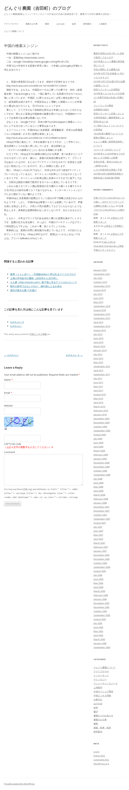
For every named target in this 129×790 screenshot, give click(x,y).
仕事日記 (98, 699)
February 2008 (101, 498)
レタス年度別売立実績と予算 (108, 169)
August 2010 (100, 394)
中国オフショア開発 (103, 691)
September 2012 (102, 366)
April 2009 (98, 446)
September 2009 (102, 430)
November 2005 (102, 607)
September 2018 (102, 306)
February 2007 (101, 547)
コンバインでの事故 (103, 105)
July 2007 (98, 526)
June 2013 (98, 358)
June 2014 (98, 338)
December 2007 (101, 506)
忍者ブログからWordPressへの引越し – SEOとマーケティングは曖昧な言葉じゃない (109, 201)
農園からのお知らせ (103, 715)
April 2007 (98, 538)
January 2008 (100, 502)
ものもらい (16, 326)
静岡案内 (87, 23)
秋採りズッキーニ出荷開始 (107, 89)
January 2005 (100, 643)
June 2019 (98, 298)
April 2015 (98, 322)
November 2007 (102, 510)
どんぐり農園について (14, 31)
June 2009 (98, 442)
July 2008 (98, 478)
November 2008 (102, 466)
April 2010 (98, 402)
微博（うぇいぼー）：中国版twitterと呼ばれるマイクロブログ (43, 274)
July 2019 (98, 294)
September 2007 (102, 518)
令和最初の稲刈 (101, 109)
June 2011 (98, 382)
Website (8, 405)
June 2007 (98, 530)
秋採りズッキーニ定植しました (109, 113)
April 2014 (98, 342)
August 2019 (100, 290)
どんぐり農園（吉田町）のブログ (37, 8)
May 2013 (98, 362)
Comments (101, 759)
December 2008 (101, 462)
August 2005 (100, 619)
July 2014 (98, 334)
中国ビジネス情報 (38, 334)
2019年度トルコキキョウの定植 (109, 93)
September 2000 (102, 647)
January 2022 (100, 270)
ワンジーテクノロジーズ (106, 683)
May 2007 (98, 534)
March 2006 (99, 591)
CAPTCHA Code (12, 444)
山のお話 (60, 23)
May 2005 (98, 631)
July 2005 (98, 623)
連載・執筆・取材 (102, 727)
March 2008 (99, 494)
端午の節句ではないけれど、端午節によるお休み (36, 286)
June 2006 (98, 579)
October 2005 (100, 611)
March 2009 (99, 450)
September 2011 (102, 374)
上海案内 (103, 23)
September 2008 (102, 474)
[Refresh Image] (6, 429)
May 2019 (98, 302)
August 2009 (100, 434)
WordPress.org (101, 763)
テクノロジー (100, 679)
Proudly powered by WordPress (19, 783)
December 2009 (101, 418)
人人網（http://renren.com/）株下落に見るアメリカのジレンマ (43, 282)
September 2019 (102, 286)
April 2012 (98, 370)
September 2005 (102, 615)
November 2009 (102, 422)
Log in (96, 751)
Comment (9, 452)
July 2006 (98, 575)
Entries (99, 755)
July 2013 (98, 354)
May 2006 (98, 583)
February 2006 (101, 595)
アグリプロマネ (11, 23)
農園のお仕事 (32, 23)
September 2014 (102, 326)
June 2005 (98, 627)
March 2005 (99, 639)
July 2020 (98, 278)
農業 (47, 23)
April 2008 (98, 490)
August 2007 (100, 522)
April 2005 (98, 635)
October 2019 (100, 282)
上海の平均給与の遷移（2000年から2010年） (34, 278)
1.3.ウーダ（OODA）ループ (107, 149)
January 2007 (100, 551)
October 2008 (100, 470)
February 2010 (101, 410)
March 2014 (99, 346)
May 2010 (98, 398)
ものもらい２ (17, 322)
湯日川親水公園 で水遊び (23, 290)
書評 (96, 711)
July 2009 (98, 438)
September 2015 (102, 318)
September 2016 (102, 314)
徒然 (74, 23)
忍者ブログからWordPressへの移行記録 (109, 209)
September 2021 (102, 274)
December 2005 (101, 603)
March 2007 (99, 543)
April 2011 (98, 390)
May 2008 (98, 486)
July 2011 (98, 378)
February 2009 (101, 454)
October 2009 (100, 426)
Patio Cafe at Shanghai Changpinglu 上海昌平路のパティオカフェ (109, 246)
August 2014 (100, 330)
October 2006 (100, 563)
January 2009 (100, 458)
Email (8, 392)
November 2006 (102, 559)
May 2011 (98, 386)
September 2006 (102, 567)
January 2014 (100, 350)
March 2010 (99, 406)
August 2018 (100, 310)
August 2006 (100, 571)
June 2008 (98, 482)
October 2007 (100, 514)
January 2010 (100, 414)
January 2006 (100, 599)
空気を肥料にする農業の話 (107, 69)
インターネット (101, 675)
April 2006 (98, 587)
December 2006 (101, 555)
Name (8, 379)
